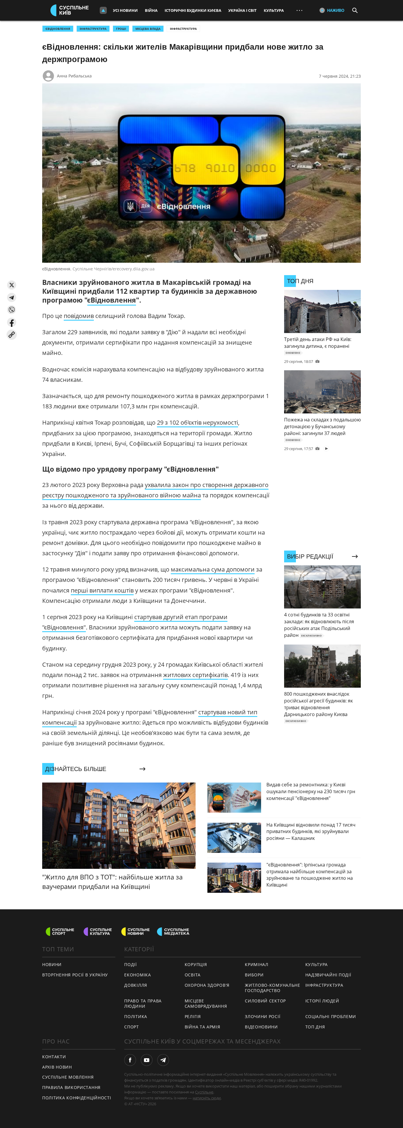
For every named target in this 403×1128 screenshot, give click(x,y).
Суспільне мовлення (68, 1077)
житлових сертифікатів (195, 675)
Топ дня (315, 1027)
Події (130, 964)
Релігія (193, 1016)
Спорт (131, 1027)
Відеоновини (261, 1027)
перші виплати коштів (102, 590)
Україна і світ (242, 10)
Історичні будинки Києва (193, 10)
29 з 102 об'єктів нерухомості (197, 422)
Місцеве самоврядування (206, 1003)
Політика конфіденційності (76, 1098)
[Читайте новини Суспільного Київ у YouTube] (147, 1060)
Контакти (54, 1056)
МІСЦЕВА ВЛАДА (147, 29)
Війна (151, 10)
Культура (274, 10)
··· (299, 10)
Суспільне (204, 1092)
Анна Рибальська (74, 76)
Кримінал (256, 964)
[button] (11, 285)
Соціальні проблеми (330, 1016)
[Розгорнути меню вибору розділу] (103, 10)
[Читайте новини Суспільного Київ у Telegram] (163, 1060)
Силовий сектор (265, 1001)
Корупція (196, 964)
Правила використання (71, 1087)
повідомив (79, 316)
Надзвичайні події (328, 975)
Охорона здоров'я (207, 985)
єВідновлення (57, 29)
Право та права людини (143, 1003)
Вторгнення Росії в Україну (75, 975)
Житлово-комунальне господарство (272, 988)
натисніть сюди (207, 1098)
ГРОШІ (121, 29)
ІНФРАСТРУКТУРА (93, 29)
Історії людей (322, 1001)
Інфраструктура (183, 29)
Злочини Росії (262, 1016)
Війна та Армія (202, 1027)
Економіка (137, 975)
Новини (52, 964)
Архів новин (57, 1067)
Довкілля (135, 985)
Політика (135, 1016)
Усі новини (125, 10)
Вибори (254, 975)
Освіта (193, 975)
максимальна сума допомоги (213, 569)
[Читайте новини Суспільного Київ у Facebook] (130, 1060)
